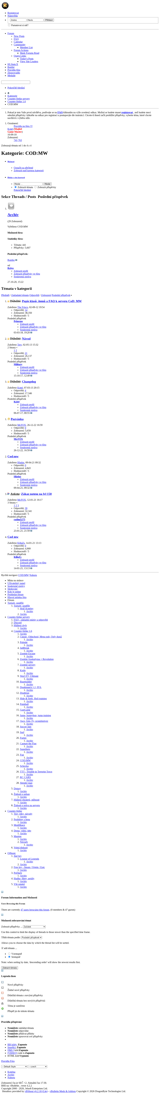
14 (26, 310)
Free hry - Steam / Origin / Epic (29, 867)
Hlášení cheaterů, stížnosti (26, 799)
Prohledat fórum (15, 594)
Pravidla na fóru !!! (23, 126)
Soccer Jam (25, 726)
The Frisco (22, 307)
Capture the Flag (28, 743)
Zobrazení (46, 295)
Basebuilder (26, 681)
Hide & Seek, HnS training (33, 698)
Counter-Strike (15, 811)
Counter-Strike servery (19, 98)
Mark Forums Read (29, 53)
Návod (26, 338)
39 (26, 508)
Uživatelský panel (16, 583)
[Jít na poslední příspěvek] (31, 332)
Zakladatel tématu (20, 295)
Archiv (13, 215)
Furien (23, 738)
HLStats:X (13, 64)
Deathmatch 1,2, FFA (30, 687)
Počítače (18, 873)
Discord (18, 622)
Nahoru (33, 575)
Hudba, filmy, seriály (24, 878)
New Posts (19, 36)
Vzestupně (16, 953)
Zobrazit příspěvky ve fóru (27, 273)
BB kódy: (12, 1044)
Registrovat (13, 13)
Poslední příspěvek (61, 295)
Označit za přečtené (23, 167)
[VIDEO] (12, 1053)
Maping (17, 836)
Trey (19, 344)
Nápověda (13, 15)
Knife (23, 670)
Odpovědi (34, 295)
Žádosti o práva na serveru (27, 805)
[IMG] (11, 1050)
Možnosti (11, 161)
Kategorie (12, 96)
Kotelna (11, 1072)
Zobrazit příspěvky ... (11, 926)
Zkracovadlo (14, 72)
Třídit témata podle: (10, 937)
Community (19, 44)
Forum (11, 33)
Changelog (29, 381)
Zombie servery (27, 664)
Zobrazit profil (21, 271)
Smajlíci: (12, 1047)
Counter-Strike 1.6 (17, 101)
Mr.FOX (21, 425)
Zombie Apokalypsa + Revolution (37, 659)
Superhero (25, 749)
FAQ (16, 39)
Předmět (5, 295)
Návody (24, 842)
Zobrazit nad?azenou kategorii (29, 170)
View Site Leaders (29, 61)
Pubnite (24, 642)
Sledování (12, 589)
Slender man (26, 783)
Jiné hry (18, 856)
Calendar (18, 41)
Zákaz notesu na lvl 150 (36, 494)
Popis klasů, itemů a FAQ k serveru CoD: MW (52, 301)
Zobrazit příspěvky (46, 187)
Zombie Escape (27, 653)
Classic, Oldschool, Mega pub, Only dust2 (41, 636)
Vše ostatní (19, 884)
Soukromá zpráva (22, 276)
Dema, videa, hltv (22, 830)
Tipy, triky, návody (23, 813)
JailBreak (24, 648)
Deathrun (24, 693)
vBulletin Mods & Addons (63, 1091)
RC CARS (25, 777)
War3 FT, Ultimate (29, 676)
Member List (26, 47)
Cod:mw (13, 456)
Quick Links (20, 56)
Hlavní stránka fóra (17, 597)
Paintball (24, 704)
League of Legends (29, 858)
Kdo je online (14, 591)
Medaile (11, 75)
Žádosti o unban (22, 794)
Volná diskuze (21, 847)
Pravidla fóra (14, 70)
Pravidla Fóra (8, 1061)
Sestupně (15, 957)
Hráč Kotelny (26, 608)
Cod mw (13, 536)
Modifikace (19, 825)
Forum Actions (21, 50)
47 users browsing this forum (35, 909)
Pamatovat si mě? (19, 25)
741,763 (18, 140)
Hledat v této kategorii (16, 177)
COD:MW (25, 760)
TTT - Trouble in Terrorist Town (36, 771)
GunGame (25, 709)
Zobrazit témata (25, 187)
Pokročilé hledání (16, 87)
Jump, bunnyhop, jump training (35, 715)
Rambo (11, 260)
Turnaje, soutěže (16, 603)
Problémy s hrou (22, 819)
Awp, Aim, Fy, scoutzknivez (34, 721)
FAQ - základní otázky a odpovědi (31, 619)
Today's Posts (26, 58)
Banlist (11, 67)
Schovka (24, 766)
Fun (22, 754)
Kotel (10, 129)
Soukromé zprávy (16, 586)
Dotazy (17, 788)
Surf (22, 732)
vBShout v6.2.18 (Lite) (36, 1091)
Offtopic (12, 853)
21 (26, 353)
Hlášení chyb (20, 625)
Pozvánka (17, 419)
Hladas (20, 462)
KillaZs (21, 543)
